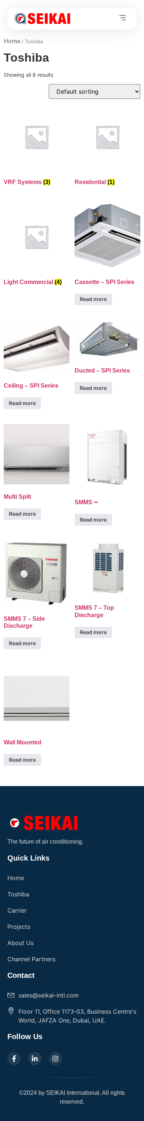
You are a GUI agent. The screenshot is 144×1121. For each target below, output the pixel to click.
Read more (93, 299)
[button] (122, 18)
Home (12, 41)
